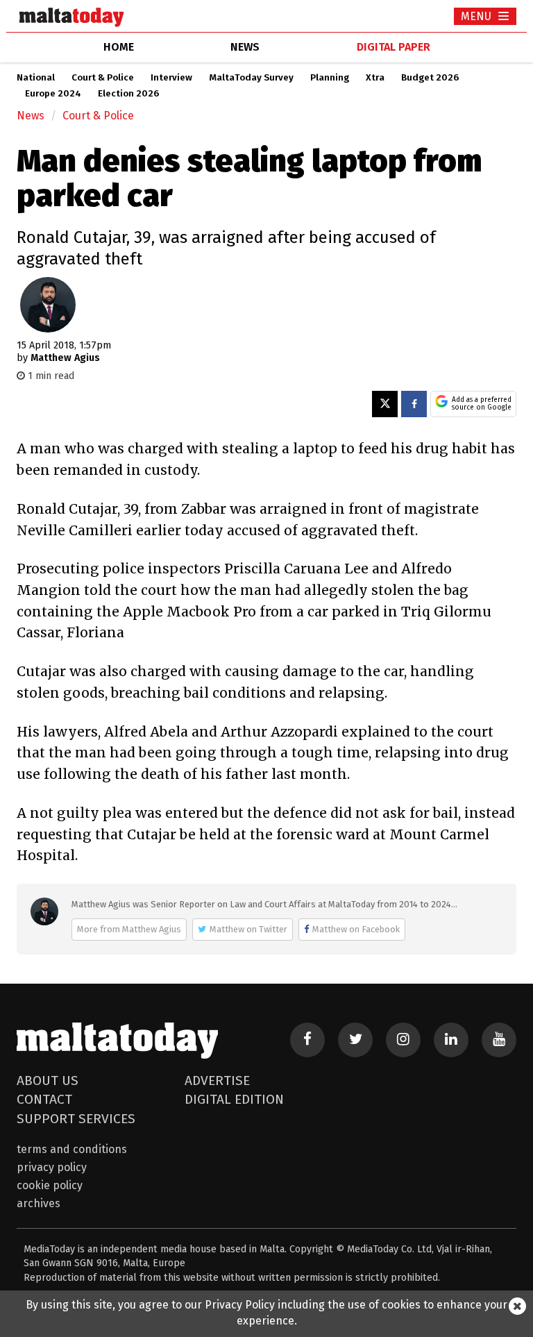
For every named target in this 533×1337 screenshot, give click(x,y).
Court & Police (102, 77)
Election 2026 (128, 93)
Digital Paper (393, 46)
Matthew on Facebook (356, 929)
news (245, 46)
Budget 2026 (430, 77)
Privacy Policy (52, 1167)
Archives (38, 1203)
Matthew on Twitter (248, 929)
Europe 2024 (53, 93)
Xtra (375, 77)
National (36, 77)
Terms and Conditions (72, 1149)
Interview (171, 77)
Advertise (217, 1080)
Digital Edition (234, 1099)
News (30, 115)
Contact (44, 1099)
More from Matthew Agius (129, 929)
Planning (329, 77)
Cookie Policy (50, 1185)
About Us (47, 1080)
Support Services (76, 1119)
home (118, 46)
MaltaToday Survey (251, 77)
